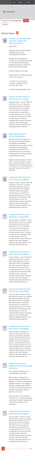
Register (20, 2)
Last (30, 448)
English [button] (28, 2)
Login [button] (14, 2)
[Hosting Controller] (8, 11)
